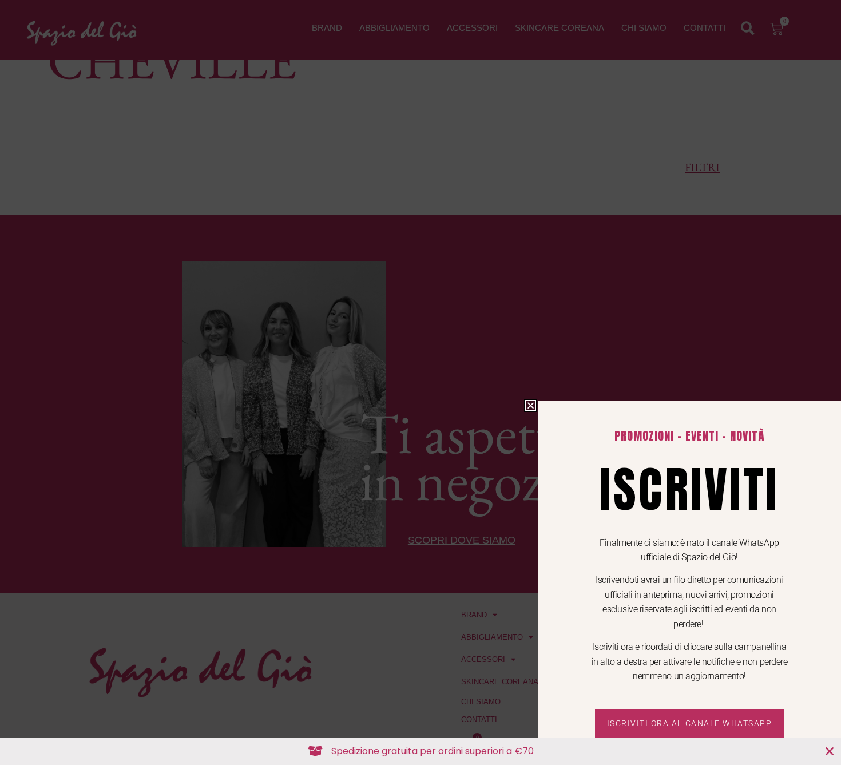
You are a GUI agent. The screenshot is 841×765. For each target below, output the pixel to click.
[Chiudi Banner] (829, 751)
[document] (420, 382)
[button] (530, 405)
